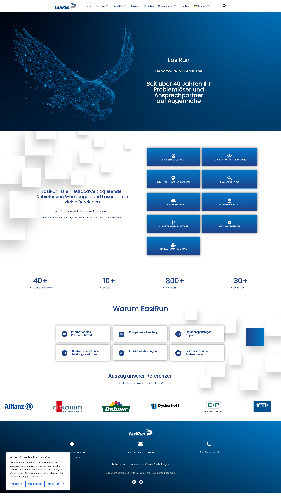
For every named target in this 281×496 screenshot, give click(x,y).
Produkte (118, 5)
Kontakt (185, 5)
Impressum (136, 464)
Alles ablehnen (35, 483)
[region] (38, 471)
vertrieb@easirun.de (140, 452)
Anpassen (17, 483)
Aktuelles (149, 5)
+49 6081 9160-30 (209, 452)
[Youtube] (141, 482)
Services (135, 5)
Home (88, 5)
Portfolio (100, 5)
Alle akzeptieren (56, 483)
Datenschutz (120, 464)
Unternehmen (165, 5)
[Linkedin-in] (134, 482)
